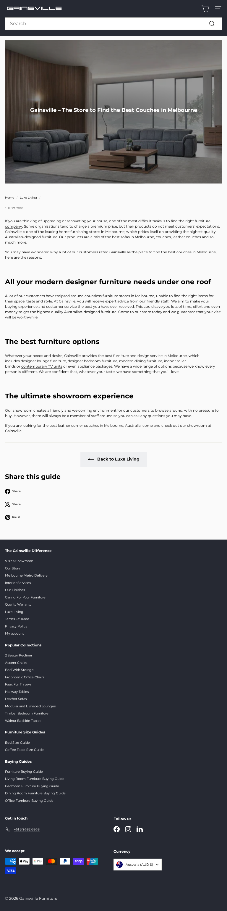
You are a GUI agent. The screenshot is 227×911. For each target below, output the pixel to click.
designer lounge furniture (43, 361)
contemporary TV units (41, 366)
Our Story (12, 568)
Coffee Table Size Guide (24, 750)
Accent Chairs (16, 663)
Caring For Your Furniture (25, 597)
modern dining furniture (140, 361)
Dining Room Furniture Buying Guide (35, 793)
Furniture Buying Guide (24, 772)
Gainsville (13, 431)
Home (9, 197)
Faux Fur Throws (18, 684)
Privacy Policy (16, 626)
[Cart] (205, 8)
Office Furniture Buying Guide (29, 801)
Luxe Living (28, 197)
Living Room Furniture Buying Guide (34, 779)
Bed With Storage (19, 670)
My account (14, 633)
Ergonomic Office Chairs (24, 677)
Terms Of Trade (17, 619)
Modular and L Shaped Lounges (30, 706)
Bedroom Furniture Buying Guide (32, 786)
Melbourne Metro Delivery (26, 575)
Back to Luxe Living (118, 459)
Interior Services (18, 583)
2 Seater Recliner (18, 655)
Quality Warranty (18, 604)
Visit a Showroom (19, 561)
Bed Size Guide (17, 743)
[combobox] (113, 23)
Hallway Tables (17, 692)
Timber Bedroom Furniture (26, 713)
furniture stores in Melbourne (128, 296)
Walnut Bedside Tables (23, 721)
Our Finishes (15, 590)
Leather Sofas (16, 699)
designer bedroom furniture (92, 361)
